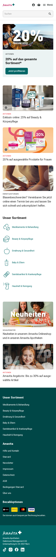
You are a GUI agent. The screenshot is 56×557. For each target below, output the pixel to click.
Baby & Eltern (18, 262)
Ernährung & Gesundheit (23, 251)
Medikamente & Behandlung (25, 227)
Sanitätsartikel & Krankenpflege (26, 274)
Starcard (7, 457)
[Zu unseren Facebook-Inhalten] (16, 550)
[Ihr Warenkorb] (39, 5)
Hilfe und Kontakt (11, 451)
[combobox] (24, 14)
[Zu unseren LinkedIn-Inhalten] (22, 550)
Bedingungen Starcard (13, 487)
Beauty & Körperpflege (22, 239)
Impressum (8, 469)
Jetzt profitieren (16, 71)
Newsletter (8, 463)
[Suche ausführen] (50, 14)
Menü (50, 5)
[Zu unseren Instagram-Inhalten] (11, 550)
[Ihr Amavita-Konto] (32, 5)
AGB (5, 481)
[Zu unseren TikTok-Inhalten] (5, 550)
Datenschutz (9, 475)
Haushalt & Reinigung (22, 286)
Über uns (7, 493)
